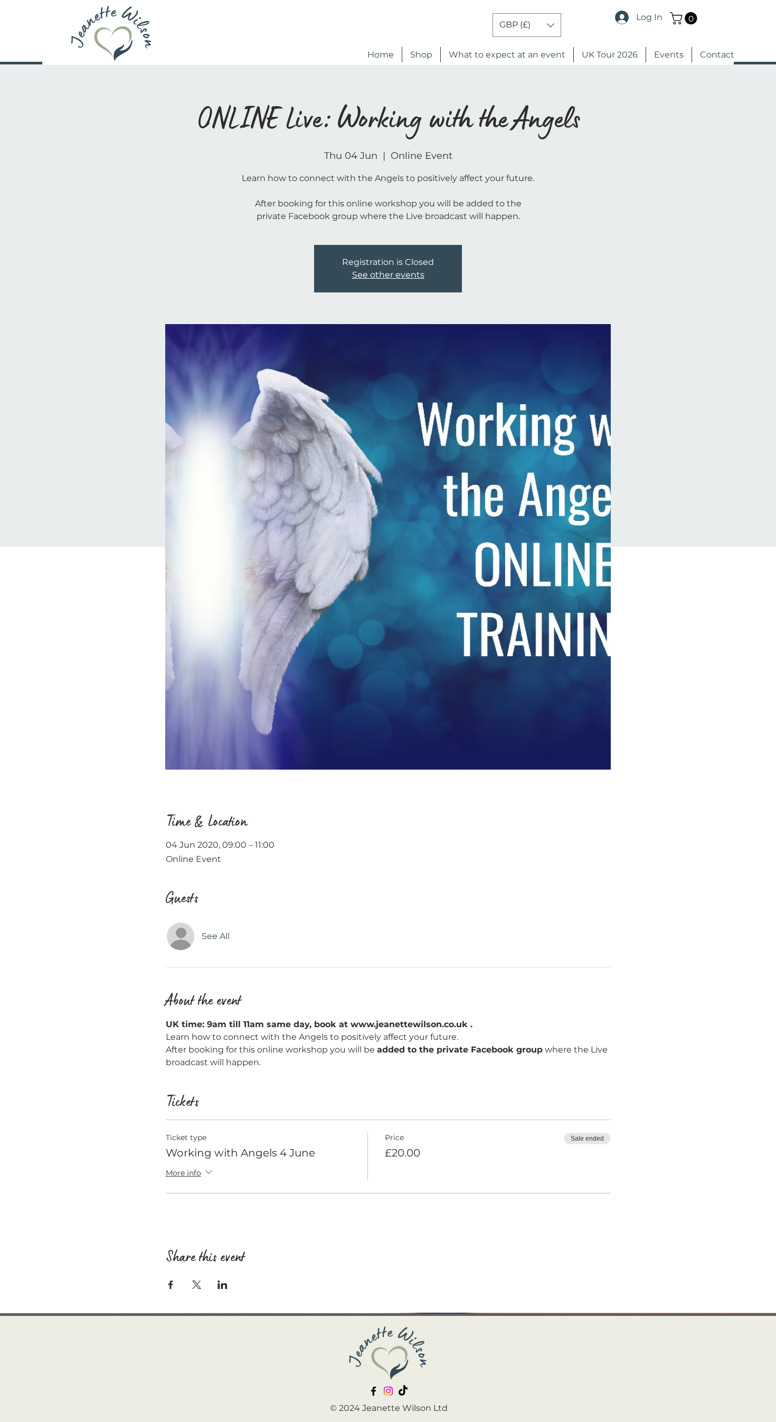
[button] (685, 18)
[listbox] (527, 25)
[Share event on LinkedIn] (222, 1285)
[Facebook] (373, 1391)
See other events (388, 275)
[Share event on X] (197, 1285)
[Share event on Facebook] (171, 1285)
